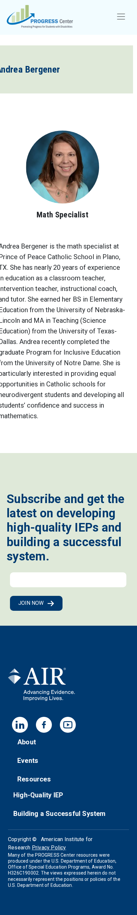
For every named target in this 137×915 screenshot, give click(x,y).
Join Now (31, 603)
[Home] (40, 16)
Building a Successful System (59, 814)
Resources (34, 779)
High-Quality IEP (38, 795)
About (26, 742)
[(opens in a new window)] (41, 686)
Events (27, 761)
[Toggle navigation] (121, 16)
